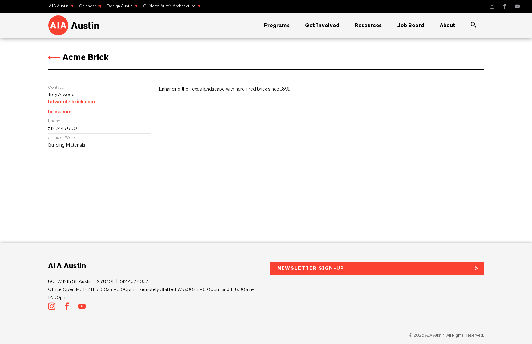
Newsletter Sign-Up (310, 268)
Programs (277, 25)
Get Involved (322, 25)
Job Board (410, 25)
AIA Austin (58, 6)
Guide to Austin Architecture (169, 6)
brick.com (59, 112)
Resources (368, 25)
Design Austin (119, 6)
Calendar (87, 6)
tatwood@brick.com (71, 101)
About (447, 25)
